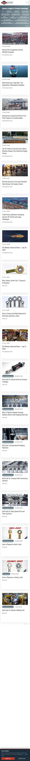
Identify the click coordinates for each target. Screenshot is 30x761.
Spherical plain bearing (21, 22)
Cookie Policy (20, 754)
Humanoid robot (15, 13)
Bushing (17, 11)
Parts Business (7, 19)
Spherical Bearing (7, 22)
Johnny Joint (25, 13)
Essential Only (21, 758)
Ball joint (9, 11)
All (2, 11)
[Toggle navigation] (26, 2)
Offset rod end (23, 16)
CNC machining (5, 13)
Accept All (8, 758)
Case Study (25, 11)
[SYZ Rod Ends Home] (12, 3)
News (13, 16)
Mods (4, 16)
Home (26, 25)
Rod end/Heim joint (21, 19)
